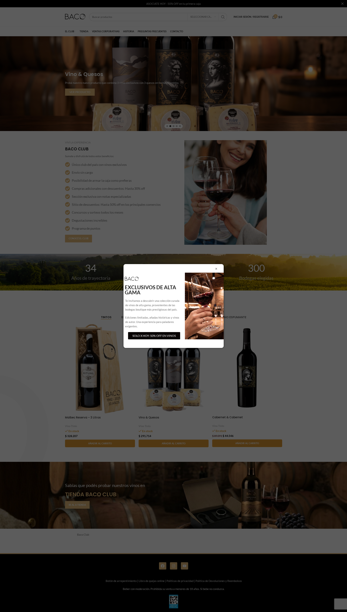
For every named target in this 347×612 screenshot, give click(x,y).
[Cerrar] (216, 269)
